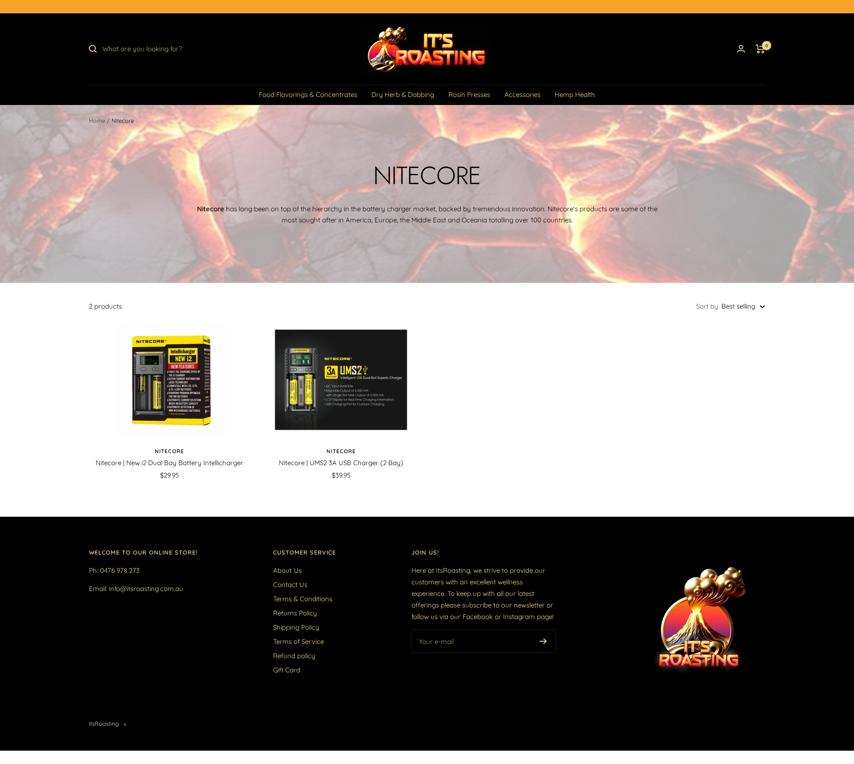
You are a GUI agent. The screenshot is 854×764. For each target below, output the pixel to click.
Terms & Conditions (302, 599)
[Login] (741, 48)
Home (97, 120)
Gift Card (286, 670)
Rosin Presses (469, 94)
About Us (287, 570)
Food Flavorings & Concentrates (308, 94)
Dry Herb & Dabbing (402, 94)
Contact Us (290, 584)
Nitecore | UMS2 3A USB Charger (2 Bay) (341, 462)
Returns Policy (295, 613)
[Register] (543, 641)
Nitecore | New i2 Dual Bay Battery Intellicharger (169, 462)
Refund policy (294, 655)
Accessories (522, 94)
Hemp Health (575, 94)
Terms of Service (298, 641)
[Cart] (760, 48)
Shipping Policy (296, 627)
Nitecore (169, 451)
